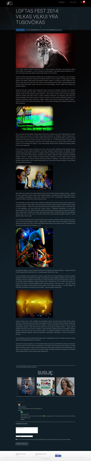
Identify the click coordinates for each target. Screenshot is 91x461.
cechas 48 (20, 366)
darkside (25, 366)
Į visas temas (21, 29)
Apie (17, 455)
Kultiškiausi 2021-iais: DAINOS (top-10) (63, 380)
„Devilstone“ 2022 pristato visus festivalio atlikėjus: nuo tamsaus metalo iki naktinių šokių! (26, 381)
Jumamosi (48, 458)
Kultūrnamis (61, 2)
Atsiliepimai (51, 29)
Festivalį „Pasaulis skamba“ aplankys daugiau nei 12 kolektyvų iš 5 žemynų (45, 381)
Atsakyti (20, 410)
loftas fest (34, 366)
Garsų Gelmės (73, 2)
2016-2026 (40, 454)
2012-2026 (21, 454)
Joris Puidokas (34, 29)
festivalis (29, 366)
